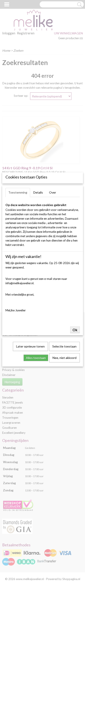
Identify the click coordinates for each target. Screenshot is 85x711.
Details (38, 192)
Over (52, 192)
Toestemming (17, 192)
